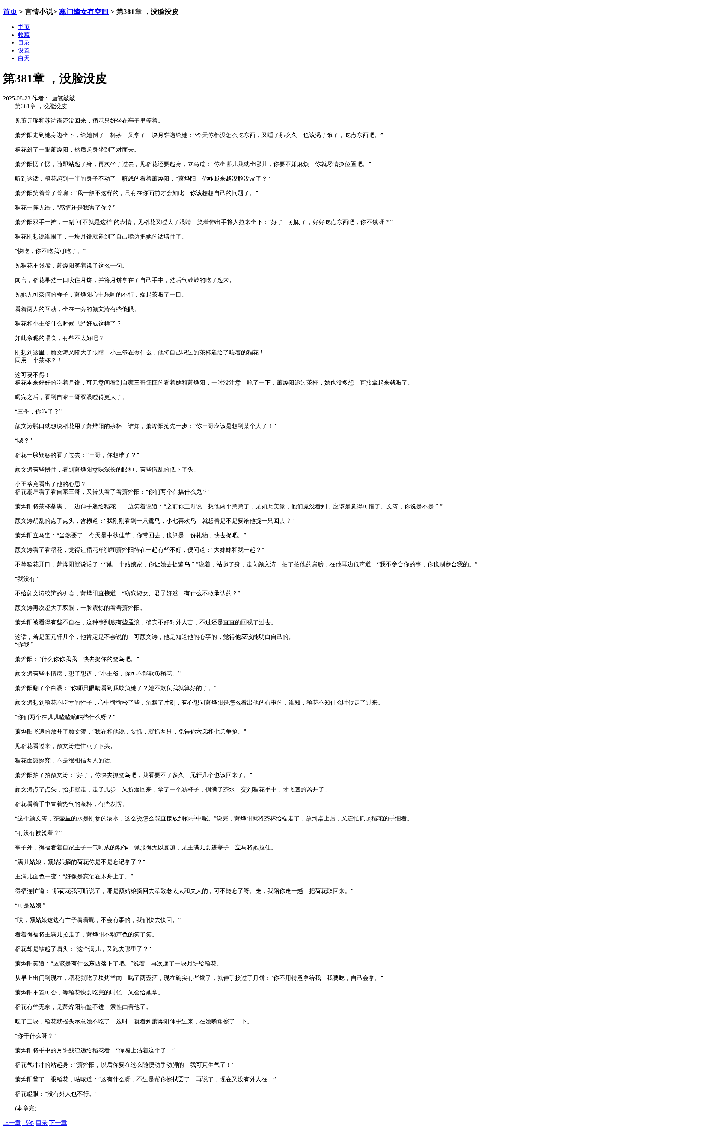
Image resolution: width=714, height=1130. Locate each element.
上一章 (12, 1123)
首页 (10, 12)
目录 (42, 1123)
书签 (28, 1123)
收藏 (24, 35)
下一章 (58, 1123)
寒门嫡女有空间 (84, 12)
